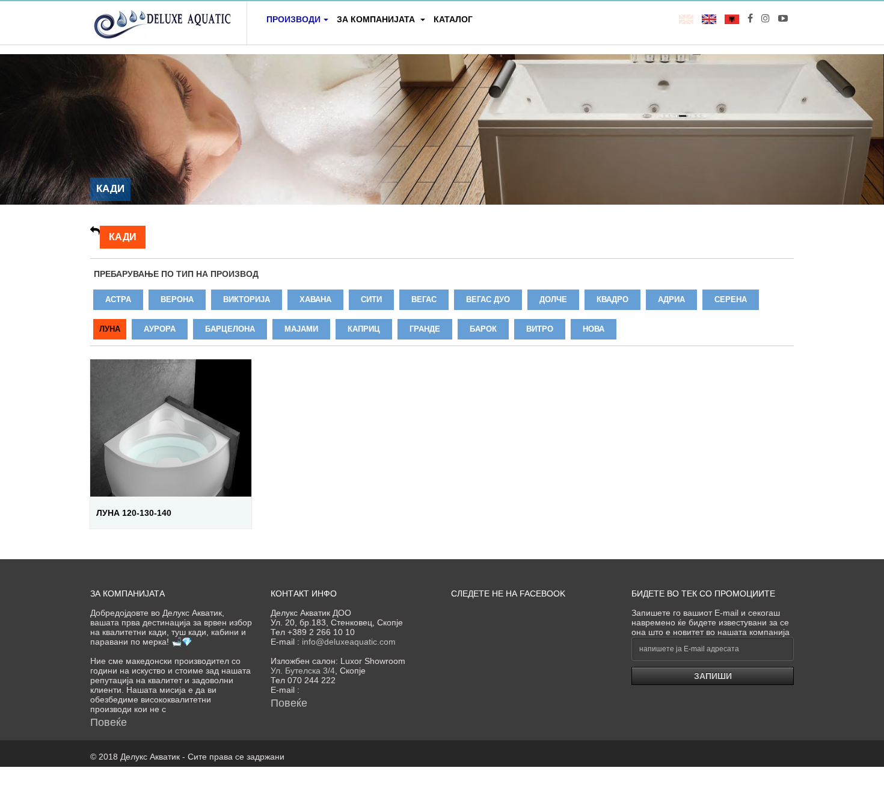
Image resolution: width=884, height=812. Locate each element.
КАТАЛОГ (453, 19)
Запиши (713, 676)
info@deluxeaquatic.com (349, 641)
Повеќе (108, 722)
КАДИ (123, 237)
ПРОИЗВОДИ (293, 19)
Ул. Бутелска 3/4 (303, 670)
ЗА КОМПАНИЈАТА (377, 19)
